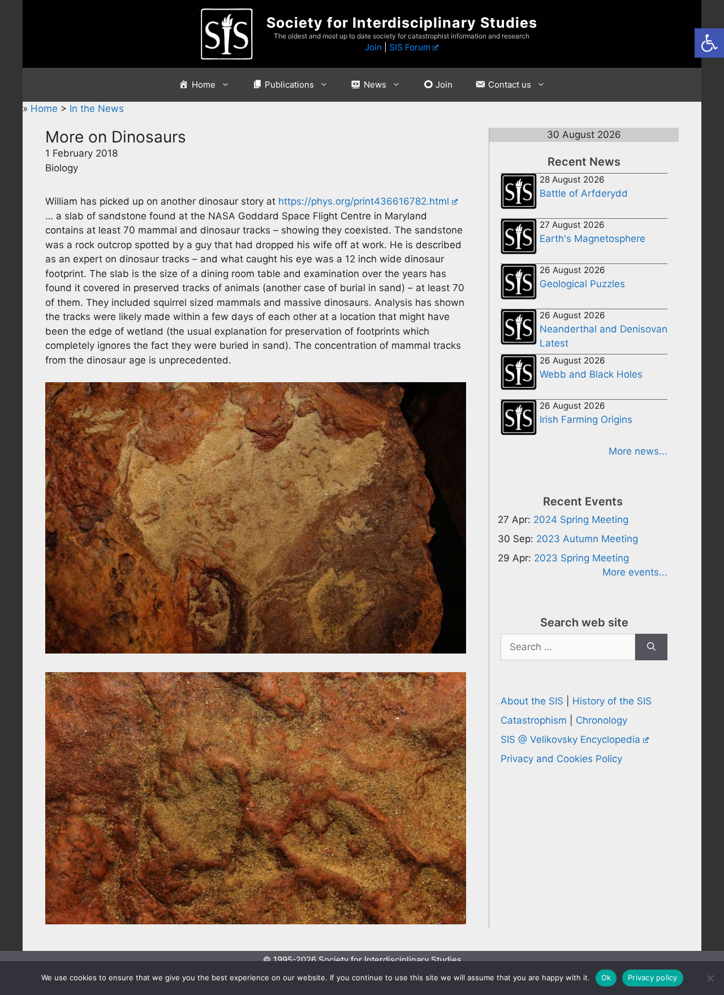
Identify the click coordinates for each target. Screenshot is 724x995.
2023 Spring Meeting (581, 558)
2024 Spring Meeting (580, 519)
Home (46, 108)
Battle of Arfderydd (584, 193)
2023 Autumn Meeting (587, 538)
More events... (634, 572)
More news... (638, 451)
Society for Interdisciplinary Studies (401, 22)
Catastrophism (534, 720)
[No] (710, 978)
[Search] (651, 647)
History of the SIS (612, 701)
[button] (709, 43)
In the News (97, 108)
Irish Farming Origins (586, 419)
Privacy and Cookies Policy (561, 758)
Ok (606, 977)
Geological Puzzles (582, 283)
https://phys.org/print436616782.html (363, 201)
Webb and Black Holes (591, 374)
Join (373, 47)
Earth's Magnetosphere (592, 238)
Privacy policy (653, 977)
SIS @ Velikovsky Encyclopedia (570, 739)
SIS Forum (409, 47)
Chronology (601, 720)
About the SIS (532, 701)
